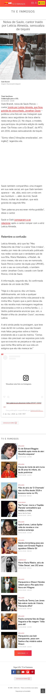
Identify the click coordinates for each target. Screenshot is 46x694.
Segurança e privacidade (23, 691)
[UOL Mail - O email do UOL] (32, 3)
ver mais (21, 653)
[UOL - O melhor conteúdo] (8, 3)
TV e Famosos (23, 11)
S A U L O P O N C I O (38, 410)
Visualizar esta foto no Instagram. (18, 384)
